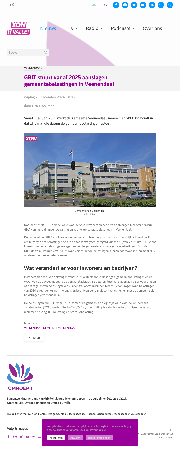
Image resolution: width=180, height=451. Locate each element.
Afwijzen (75, 437)
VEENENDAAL (33, 68)
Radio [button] (92, 28)
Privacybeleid (98, 429)
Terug (36, 337)
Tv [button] (71, 28)
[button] (11, 5)
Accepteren (56, 437)
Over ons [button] (152, 28)
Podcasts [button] (120, 28)
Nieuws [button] (48, 28)
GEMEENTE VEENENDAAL (59, 328)
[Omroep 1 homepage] (20, 377)
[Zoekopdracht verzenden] (45, 52)
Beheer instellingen (99, 437)
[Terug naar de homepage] (19, 28)
